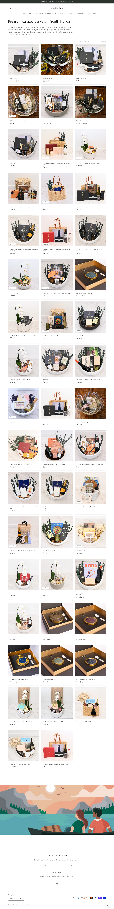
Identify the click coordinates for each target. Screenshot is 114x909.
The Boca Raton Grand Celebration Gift (20, 764)
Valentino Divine (47, 78)
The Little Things (14, 422)
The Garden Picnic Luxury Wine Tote (85, 507)
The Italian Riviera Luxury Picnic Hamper (20, 207)
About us (42, 877)
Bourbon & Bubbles (48, 207)
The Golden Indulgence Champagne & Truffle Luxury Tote (56, 164)
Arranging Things (81, 551)
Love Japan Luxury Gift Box (50, 551)
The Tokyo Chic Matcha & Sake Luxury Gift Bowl (88, 380)
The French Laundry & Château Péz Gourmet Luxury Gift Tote (56, 250)
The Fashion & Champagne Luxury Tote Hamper (22, 551)
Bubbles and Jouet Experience (17, 121)
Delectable (46, 121)
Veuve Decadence (81, 121)
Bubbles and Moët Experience (84, 422)
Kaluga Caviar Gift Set (48, 637)
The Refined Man (80, 336)
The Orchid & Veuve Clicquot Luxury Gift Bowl (88, 163)
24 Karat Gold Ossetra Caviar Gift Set (19, 679)
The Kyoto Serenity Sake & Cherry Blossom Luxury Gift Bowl (89, 594)
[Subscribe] (71, 865)
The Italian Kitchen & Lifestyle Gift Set (20, 380)
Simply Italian (13, 637)
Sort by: (81, 41)
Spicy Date (12, 593)
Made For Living (47, 593)
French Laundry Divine (82, 78)
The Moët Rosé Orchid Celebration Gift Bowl (54, 722)
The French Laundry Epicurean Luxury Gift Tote (55, 764)
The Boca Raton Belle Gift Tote (84, 722)
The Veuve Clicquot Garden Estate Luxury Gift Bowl (56, 293)
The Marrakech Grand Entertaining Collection (55, 464)
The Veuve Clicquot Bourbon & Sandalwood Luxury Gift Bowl (56, 507)
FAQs (73, 877)
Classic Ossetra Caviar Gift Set (84, 293)
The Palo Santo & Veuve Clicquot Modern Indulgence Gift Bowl (23, 250)
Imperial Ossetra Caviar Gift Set (84, 637)
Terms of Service (56, 877)
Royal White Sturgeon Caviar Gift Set (86, 679)
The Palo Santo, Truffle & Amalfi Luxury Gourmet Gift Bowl (90, 250)
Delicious (12, 163)
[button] (10, 8)
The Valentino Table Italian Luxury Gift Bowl (21, 464)
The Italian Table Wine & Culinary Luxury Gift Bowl (89, 464)
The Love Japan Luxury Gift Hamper (52, 336)
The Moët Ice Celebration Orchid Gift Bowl (21, 722)
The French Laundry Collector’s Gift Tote (53, 422)
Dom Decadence (14, 78)
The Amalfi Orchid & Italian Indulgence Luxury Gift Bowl (23, 336)
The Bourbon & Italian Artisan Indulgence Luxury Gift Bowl (24, 507)
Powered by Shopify (28, 905)
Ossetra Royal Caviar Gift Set (50, 679)
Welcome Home (47, 380)
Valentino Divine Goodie (82, 207)
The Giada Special (14, 293)
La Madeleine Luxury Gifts (18, 905)
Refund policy (66, 877)
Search (48, 877)
